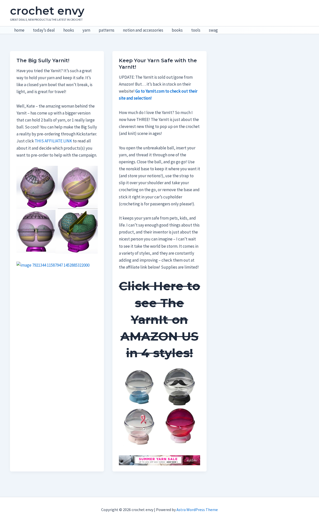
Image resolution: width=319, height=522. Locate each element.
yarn (86, 30)
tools (195, 30)
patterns (106, 30)
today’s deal (44, 30)
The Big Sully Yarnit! (42, 60)
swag (213, 30)
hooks (68, 30)
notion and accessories (143, 30)
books (177, 30)
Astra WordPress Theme (197, 509)
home (19, 30)
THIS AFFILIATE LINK (53, 141)
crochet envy (47, 10)
